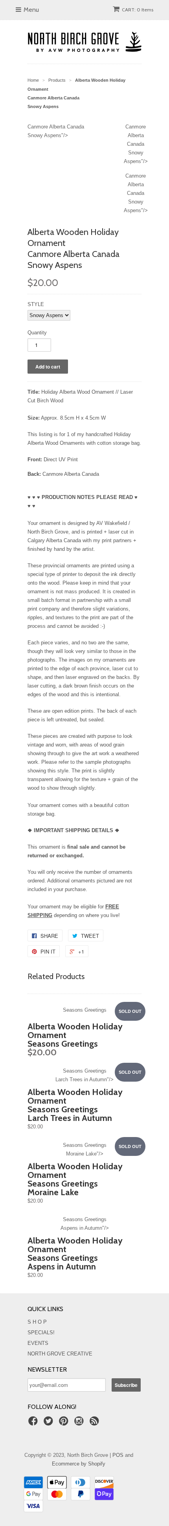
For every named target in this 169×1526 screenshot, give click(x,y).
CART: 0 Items (137, 10)
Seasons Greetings (85, 1010)
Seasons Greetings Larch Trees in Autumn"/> (84, 1075)
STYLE (36, 304)
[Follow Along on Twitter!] (49, 1423)
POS (117, 1455)
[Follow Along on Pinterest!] (65, 1423)
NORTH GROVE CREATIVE (60, 1354)
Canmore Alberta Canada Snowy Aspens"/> (135, 144)
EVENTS (38, 1343)
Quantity (37, 333)
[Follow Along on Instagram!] (80, 1423)
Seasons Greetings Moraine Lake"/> (85, 1149)
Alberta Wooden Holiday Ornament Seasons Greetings (75, 1039)
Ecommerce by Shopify (78, 1464)
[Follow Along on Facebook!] (34, 1423)
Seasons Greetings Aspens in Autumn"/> (85, 1223)
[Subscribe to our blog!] (95, 1423)
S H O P (37, 1322)
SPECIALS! (41, 1332)
